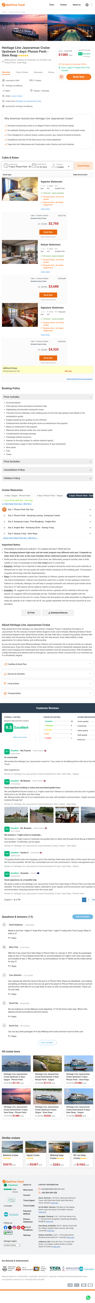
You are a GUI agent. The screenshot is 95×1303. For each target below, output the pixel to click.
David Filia (13, 1003)
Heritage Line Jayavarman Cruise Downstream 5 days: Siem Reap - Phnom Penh (16, 1110)
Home (4, 12)
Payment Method (27, 1212)
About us (77, 5)
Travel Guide (29, 1206)
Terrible (48, 738)
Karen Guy (13, 1026)
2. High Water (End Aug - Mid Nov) (17, 504)
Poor (47, 734)
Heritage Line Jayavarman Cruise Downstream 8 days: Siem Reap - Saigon (78, 1110)
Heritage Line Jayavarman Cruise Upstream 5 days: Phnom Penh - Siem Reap (78, 1077)
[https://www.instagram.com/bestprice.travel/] (14, 1227)
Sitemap (27, 1235)
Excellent (49, 721)
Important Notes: (11, 544)
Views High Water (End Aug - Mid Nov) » (20, 538)
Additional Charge (10, 368)
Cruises (63, 5)
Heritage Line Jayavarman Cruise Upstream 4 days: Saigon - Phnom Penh (15, 1077)
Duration (13, 164)
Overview (6, 72)
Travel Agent (29, 1200)
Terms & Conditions (28, 1228)
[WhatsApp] (88, 1297)
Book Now (78, 76)
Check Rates (83, 165)
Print (32, 613)
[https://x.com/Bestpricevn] (10, 1227)
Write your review (20, 737)
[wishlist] (62, 77)
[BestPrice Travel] (13, 5)
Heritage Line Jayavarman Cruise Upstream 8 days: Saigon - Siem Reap (47, 1110)
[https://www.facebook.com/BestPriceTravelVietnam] (6, 1227)
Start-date (41, 164)
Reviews (51, 72)
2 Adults (60, 167)
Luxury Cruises (16, 96)
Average (48, 730)
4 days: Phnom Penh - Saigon (50, 495)
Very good (49, 725)
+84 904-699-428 (49, 1193)
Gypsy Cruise (33, 1155)
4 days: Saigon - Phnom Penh (17, 495)
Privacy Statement (28, 1220)
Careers (26, 1195)
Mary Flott (13, 947)
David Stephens (16, 925)
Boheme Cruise (10, 1155)
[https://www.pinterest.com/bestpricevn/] (19, 1227)
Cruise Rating (84, 50)
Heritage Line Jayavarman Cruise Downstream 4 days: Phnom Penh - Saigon (47, 1077)
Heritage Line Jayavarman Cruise (28, 101)
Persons (59, 164)
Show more (46, 1043)
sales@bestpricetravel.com (53, 1189)
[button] (4, 28)
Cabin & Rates (22, 72)
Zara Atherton (15, 975)
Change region (10, 1241)
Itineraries (38, 72)
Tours (51, 5)
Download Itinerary (59, 613)
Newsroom (28, 1190)
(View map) (54, 1203)
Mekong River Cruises (17, 12)
